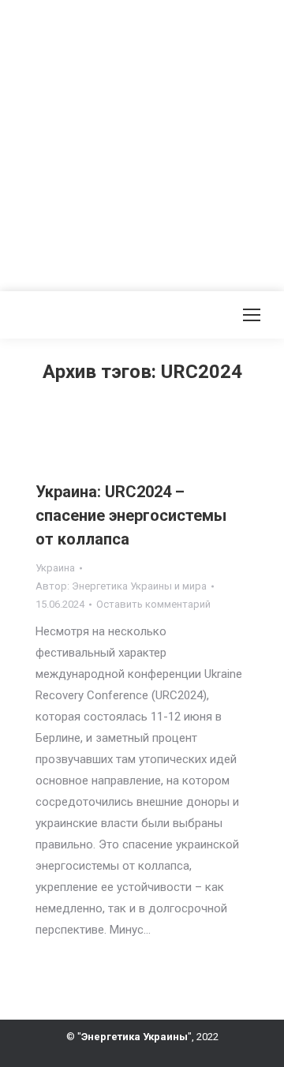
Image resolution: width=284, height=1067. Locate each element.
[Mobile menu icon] (252, 315)
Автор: (121, 586)
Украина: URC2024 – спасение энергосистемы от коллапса (131, 515)
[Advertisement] (142, 142)
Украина (55, 568)
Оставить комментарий (153, 604)
